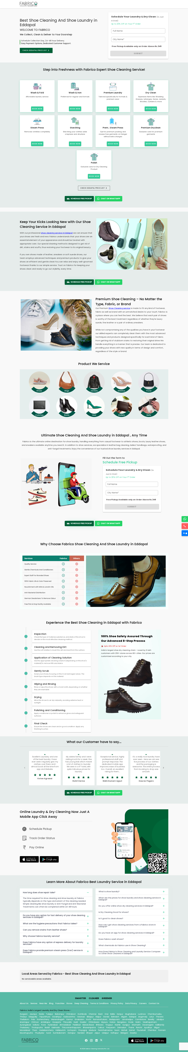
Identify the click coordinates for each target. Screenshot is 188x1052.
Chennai (92, 1014)
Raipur (98, 1016)
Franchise (59, 1003)
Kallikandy (160, 1025)
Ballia (112, 1014)
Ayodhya (148, 1027)
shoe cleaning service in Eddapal (57, 233)
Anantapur (24, 1022)
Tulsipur (49, 1014)
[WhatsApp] (185, 519)
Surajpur (126, 1025)
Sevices (33, 1003)
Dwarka (133, 1033)
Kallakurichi (60, 1030)
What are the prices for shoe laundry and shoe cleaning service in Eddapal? (130, 898)
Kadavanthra (69, 1016)
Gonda (106, 1016)
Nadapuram (114, 1019)
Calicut (101, 1027)
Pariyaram (110, 1027)
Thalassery (24, 1027)
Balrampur (59, 1014)
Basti (100, 1014)
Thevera (159, 1016)
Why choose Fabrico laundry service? (41, 936)
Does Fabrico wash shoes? (111, 939)
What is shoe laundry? (109, 891)
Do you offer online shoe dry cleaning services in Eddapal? (126, 905)
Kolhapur (115, 1033)
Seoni (116, 1030)
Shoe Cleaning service (119, 308)
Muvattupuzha (26, 1033)
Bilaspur (90, 1016)
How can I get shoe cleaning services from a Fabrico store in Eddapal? (127, 925)
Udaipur (105, 1033)
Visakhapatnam (150, 1022)
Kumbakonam (59, 1033)
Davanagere (147, 1025)
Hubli (76, 1022)
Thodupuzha (37, 1027)
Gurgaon (24, 1014)
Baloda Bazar (88, 1025)
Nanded (81, 1033)
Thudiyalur (39, 1033)
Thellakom (24, 1019)
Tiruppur (109, 1025)
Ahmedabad (65, 1025)
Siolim (138, 1022)
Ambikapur (45, 1022)
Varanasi (81, 1016)
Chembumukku (155, 1014)
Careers (143, 1003)
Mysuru (104, 1022)
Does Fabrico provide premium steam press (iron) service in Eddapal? (53, 951)
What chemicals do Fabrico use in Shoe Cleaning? (122, 945)
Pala (33, 1019)
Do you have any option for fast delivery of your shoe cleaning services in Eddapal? (54, 916)
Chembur (152, 1030)
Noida (41, 1014)
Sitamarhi (136, 1025)
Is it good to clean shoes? (111, 918)
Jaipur (97, 1033)
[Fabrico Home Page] (28, 4)
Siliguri (156, 1027)
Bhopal (89, 1033)
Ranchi (139, 1027)
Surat (48, 1033)
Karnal (132, 1030)
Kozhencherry (43, 1019)
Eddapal (132, 1016)
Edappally (33, 1016)
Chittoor (35, 1022)
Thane (131, 1027)
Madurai (92, 1030)
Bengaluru (121, 1022)
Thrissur (23, 1016)
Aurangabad (25, 1025)
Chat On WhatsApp (110, 198)
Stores (69, 1003)
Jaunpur (33, 1014)
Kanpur (120, 1014)
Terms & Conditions (99, 1003)
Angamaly (142, 1016)
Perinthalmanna (105, 1030)
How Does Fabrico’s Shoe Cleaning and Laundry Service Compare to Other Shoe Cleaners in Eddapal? (129, 952)
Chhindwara (94, 1022)
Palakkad (77, 1025)
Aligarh (124, 1016)
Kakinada (56, 1027)
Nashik (117, 1025)
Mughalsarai (130, 1014)
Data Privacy (131, 1003)
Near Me (43, 1003)
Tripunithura (44, 1016)
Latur (151, 1016)
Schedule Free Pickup (81, 198)
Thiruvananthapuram (71, 1027)
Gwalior (83, 1022)
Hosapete (56, 1022)
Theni (34, 1030)
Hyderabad (53, 1025)
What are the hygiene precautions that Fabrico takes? (50, 923)
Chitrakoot (71, 1014)
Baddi (47, 1027)
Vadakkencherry (46, 1030)
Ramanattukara (100, 1019)
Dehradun (121, 1027)
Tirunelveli (141, 1030)
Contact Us (154, 1003)
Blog (51, 1003)
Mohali (124, 1030)
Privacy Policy (117, 1003)
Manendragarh (57, 1019)
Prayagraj (83, 1030)
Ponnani (161, 1030)
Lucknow (142, 1014)
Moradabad (25, 1030)
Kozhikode (82, 1014)
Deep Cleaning (81, 1003)
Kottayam (72, 1030)
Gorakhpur (57, 1016)
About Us (24, 1003)
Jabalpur (160, 1019)
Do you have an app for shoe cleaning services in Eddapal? (126, 932)
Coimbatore (140, 1019)
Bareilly (151, 1019)
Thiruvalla (67, 1022)
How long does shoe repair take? (39, 892)
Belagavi (124, 1033)
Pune (43, 1025)
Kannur (70, 1019)
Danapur (71, 1033)
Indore (112, 1022)
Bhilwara (99, 1025)
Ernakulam (79, 1019)
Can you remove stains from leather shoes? (45, 929)
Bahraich (115, 1016)
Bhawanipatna (89, 1027)
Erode (130, 1022)
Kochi (88, 1019)
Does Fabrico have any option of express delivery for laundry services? (53, 943)
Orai (106, 1014)
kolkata (36, 1025)
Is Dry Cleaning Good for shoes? (114, 912)
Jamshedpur (127, 1019)
